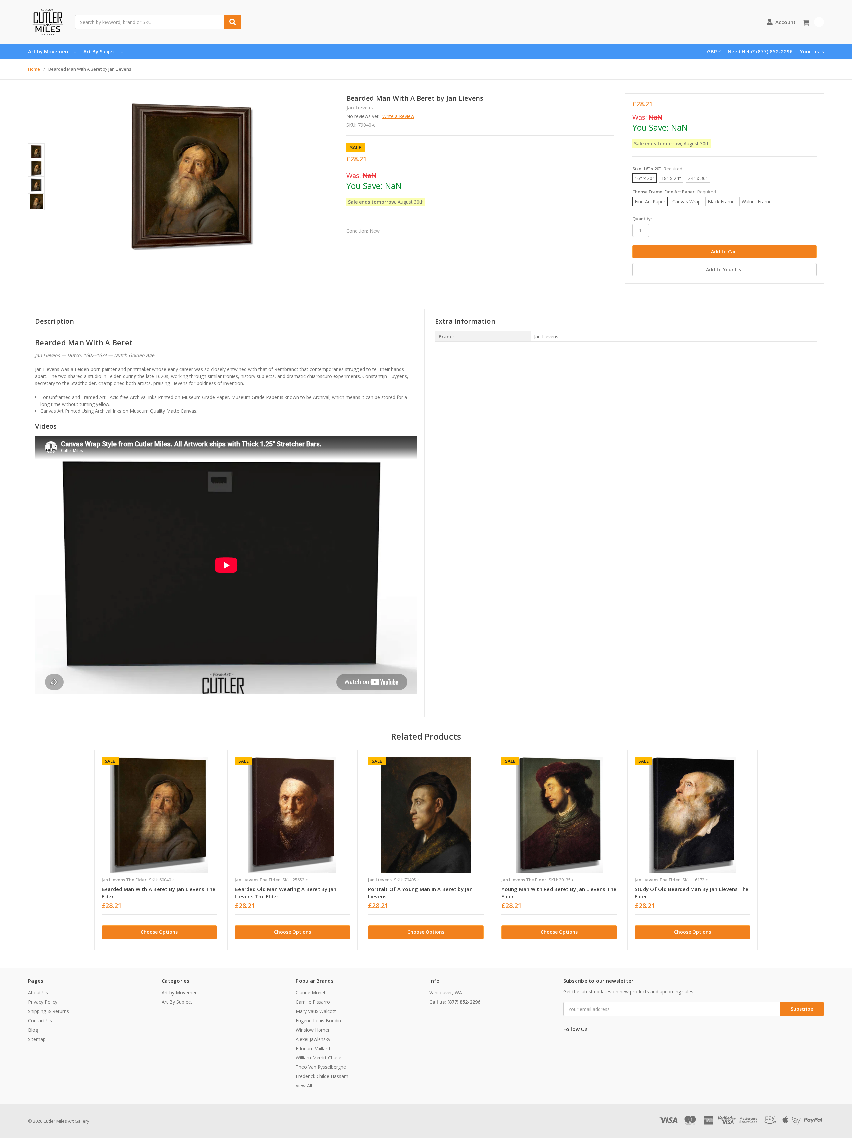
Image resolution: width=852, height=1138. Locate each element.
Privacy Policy (42, 1002)
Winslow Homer (313, 1030)
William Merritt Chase (318, 1058)
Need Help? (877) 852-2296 (760, 51)
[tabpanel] (159, 850)
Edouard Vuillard (313, 1048)
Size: (657, 169)
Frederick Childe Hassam (322, 1076)
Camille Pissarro (313, 1002)
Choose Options (159, 932)
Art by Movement (49, 51)
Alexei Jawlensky (313, 1039)
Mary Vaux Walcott (316, 1011)
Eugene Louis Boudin (318, 1020)
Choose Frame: (674, 192)
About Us (38, 992)
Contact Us (40, 1020)
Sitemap (37, 1039)
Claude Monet (311, 992)
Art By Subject (100, 51)
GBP (712, 51)
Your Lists (812, 51)
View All (304, 1085)
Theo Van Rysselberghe (321, 1067)
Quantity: (642, 219)
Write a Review (398, 116)
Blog (33, 1030)
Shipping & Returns (48, 1011)
